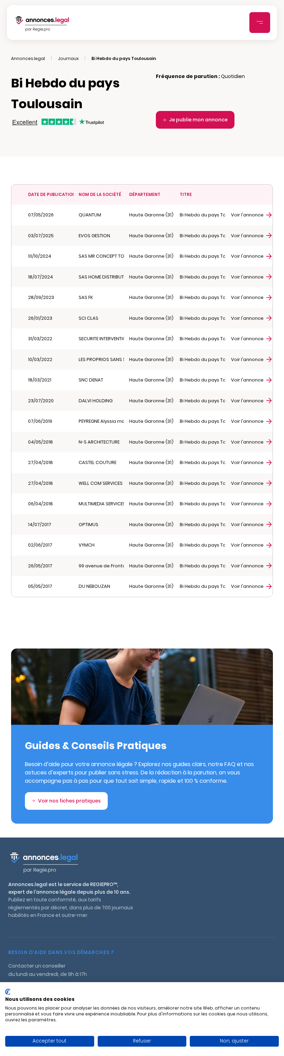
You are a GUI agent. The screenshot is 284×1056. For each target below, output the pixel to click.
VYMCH (87, 545)
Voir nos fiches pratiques (69, 800)
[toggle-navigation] (259, 22)
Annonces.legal (28, 58)
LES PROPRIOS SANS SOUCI (101, 359)
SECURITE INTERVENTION (101, 338)
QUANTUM (90, 215)
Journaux (68, 58)
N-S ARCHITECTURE (99, 442)
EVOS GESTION (94, 235)
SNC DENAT (91, 380)
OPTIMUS (88, 524)
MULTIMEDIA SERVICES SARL (101, 503)
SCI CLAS (88, 318)
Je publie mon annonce (198, 119)
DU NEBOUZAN (94, 586)
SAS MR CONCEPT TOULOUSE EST (101, 256)
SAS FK (86, 297)
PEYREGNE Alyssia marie (101, 421)
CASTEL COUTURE (97, 462)
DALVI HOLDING (96, 400)
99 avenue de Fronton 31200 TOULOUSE (101, 566)
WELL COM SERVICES (101, 483)
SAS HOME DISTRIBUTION (101, 277)
